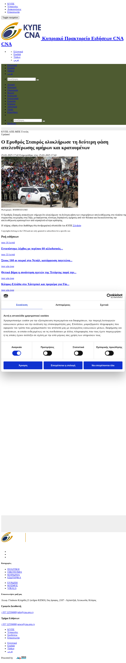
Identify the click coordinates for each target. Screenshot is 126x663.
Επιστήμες (12, 112)
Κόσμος (11, 104)
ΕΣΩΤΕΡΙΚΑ (14, 577)
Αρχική (11, 84)
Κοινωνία (12, 95)
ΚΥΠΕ (10, 3)
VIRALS (11, 588)
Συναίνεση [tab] (22, 304)
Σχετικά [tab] (104, 304)
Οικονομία (12, 90)
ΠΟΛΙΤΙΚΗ (13, 569)
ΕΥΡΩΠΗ (12, 582)
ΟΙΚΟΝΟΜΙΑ (14, 572)
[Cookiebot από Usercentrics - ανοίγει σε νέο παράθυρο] (109, 296)
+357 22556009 (9, 612)
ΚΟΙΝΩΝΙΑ (13, 574)
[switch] (47, 353)
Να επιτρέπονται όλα (103, 365)
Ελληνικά (18, 51)
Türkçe (17, 57)
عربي (16, 60)
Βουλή (10, 93)
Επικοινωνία (13, 12)
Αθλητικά (12, 106)
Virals (10, 109)
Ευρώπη (11, 101)
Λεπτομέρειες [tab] (63, 304)
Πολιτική (11, 87)
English (17, 54)
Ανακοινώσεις (14, 9)
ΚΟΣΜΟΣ (12, 585)
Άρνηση (23, 365)
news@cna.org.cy (26, 624)
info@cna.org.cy (25, 612)
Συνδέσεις (12, 635)
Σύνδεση (77, 225)
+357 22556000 (9, 624)
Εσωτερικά (12, 98)
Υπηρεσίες (12, 6)
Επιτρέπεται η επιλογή (63, 365)
